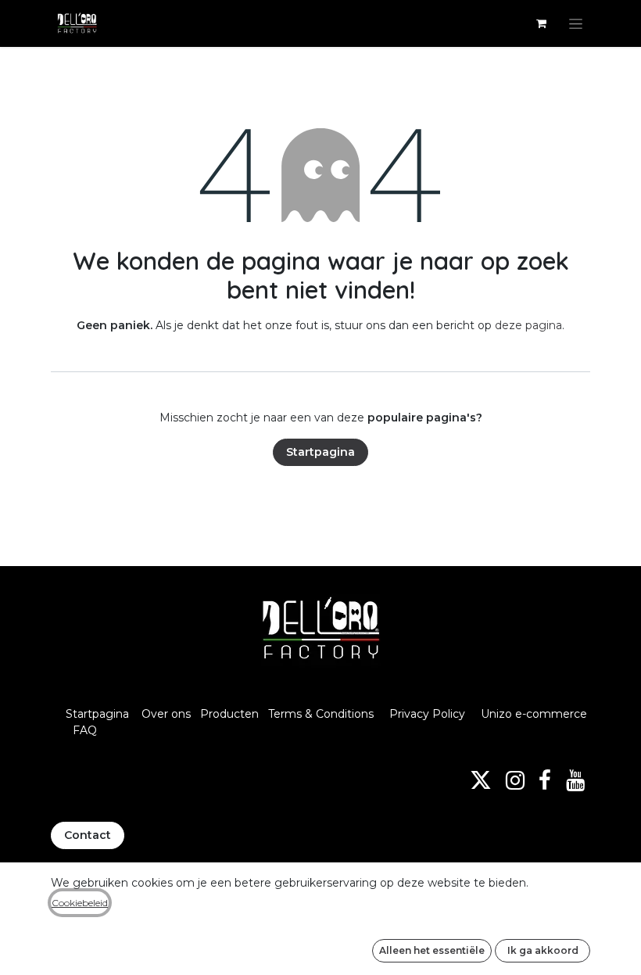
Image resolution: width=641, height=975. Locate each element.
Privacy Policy (427, 714)
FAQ (85, 730)
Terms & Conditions (322, 714)
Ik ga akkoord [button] (542, 950)
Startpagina (320, 452)
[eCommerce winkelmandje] (541, 23)
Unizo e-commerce (534, 714)
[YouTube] (575, 780)
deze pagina (528, 325)
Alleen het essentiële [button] (432, 950)
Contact (87, 835)
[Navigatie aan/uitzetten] (575, 23)
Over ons (166, 714)
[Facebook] (544, 780)
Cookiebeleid (80, 903)
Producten (229, 714)
